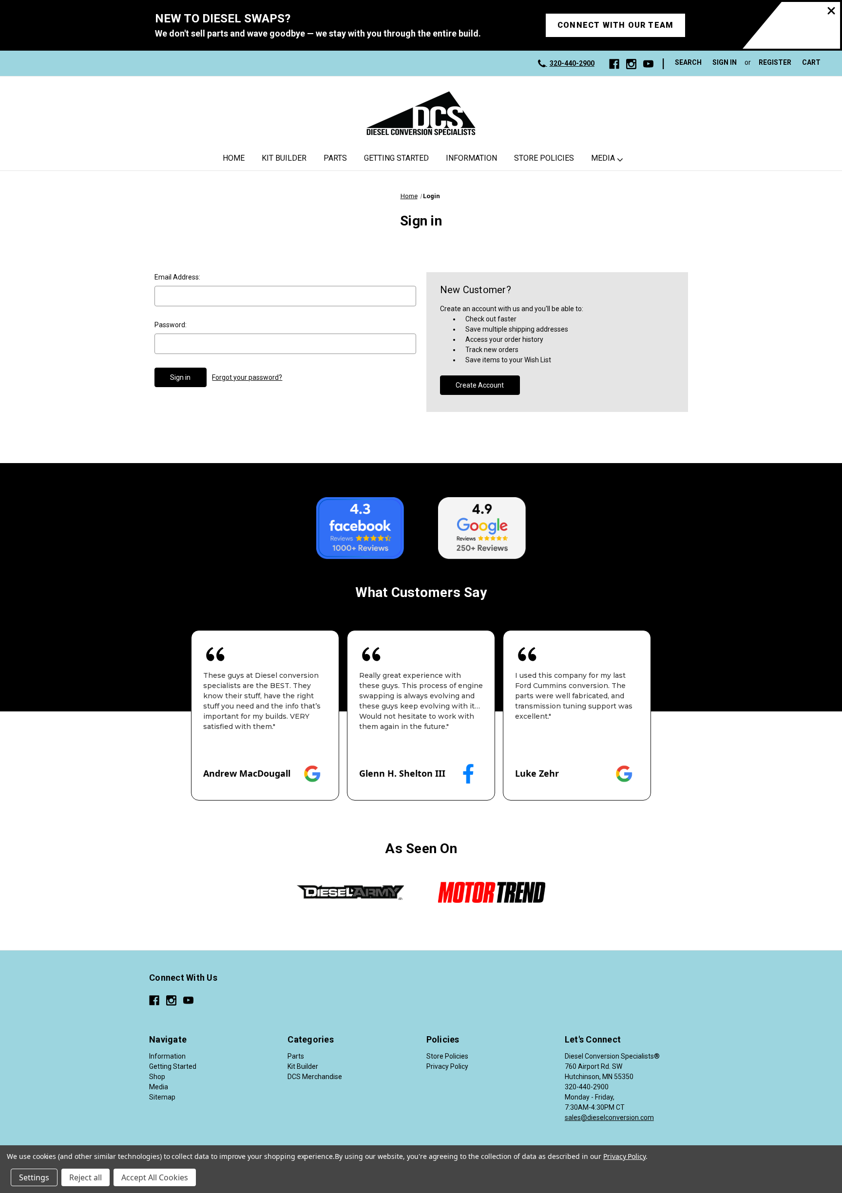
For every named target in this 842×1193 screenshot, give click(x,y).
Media (603, 158)
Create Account (480, 385)
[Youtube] (648, 64)
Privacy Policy (447, 1066)
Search (688, 62)
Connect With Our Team (615, 25)
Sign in (724, 62)
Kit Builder (284, 158)
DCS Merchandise (314, 1077)
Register (775, 62)
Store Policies (544, 158)
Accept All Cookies (154, 1177)
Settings (34, 1177)
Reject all (85, 1177)
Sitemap (162, 1097)
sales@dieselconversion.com (609, 1117)
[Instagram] (631, 64)
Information (471, 158)
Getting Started (396, 158)
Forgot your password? (247, 377)
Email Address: (177, 277)
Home (234, 158)
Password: (170, 325)
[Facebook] (614, 64)
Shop (157, 1077)
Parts (335, 158)
